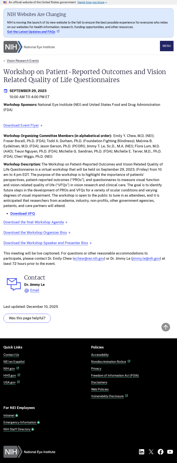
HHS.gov (9, 375)
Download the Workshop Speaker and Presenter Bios (45, 243)
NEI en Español (14, 361)
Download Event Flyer (21, 125)
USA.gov (9, 382)
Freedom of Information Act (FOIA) (115, 375)
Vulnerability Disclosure (107, 396)
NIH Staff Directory (17, 429)
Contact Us (11, 354)
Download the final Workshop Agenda (33, 222)
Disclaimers (99, 382)
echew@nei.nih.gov (89, 258)
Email (34, 290)
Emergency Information (20, 422)
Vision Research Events (23, 60)
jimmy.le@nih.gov (146, 258)
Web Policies (100, 389)
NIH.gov (9, 368)
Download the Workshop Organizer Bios (35, 233)
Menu (167, 46)
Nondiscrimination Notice (108, 361)
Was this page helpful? (27, 318)
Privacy (96, 368)
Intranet (9, 415)
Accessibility (100, 354)
